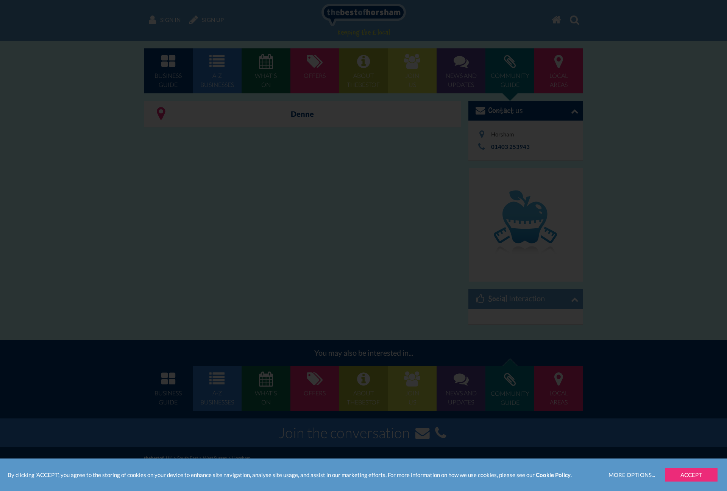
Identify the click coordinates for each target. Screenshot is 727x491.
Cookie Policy (553, 474)
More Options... (631, 474)
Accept (691, 474)
